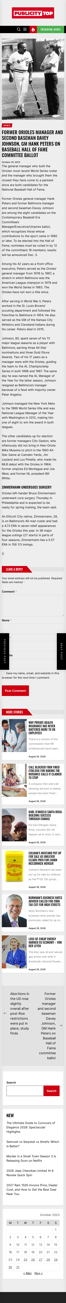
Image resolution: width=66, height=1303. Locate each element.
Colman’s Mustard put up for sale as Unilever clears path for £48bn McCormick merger (45, 858)
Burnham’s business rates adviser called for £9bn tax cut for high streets (45, 901)
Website (7, 655)
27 (40, 1259)
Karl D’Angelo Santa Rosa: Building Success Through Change (45, 815)
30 (10, 1267)
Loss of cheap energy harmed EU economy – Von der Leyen (45, 942)
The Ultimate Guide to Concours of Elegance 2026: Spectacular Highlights (30, 1127)
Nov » (38, 1273)
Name (7, 620)
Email (6, 638)
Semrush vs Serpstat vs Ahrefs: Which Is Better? (32, 1144)
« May (27, 1273)
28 (48, 1259)
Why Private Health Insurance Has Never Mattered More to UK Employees (42, 727)
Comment (9, 591)
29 (56, 1259)
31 (17, 1267)
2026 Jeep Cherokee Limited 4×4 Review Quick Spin (30, 1173)
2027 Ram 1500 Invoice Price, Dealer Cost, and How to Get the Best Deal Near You (32, 1189)
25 (25, 1259)
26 (33, 1259)
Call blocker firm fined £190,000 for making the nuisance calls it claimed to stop (45, 772)
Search (11, 1082)
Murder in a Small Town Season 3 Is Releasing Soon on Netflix (31, 1158)
